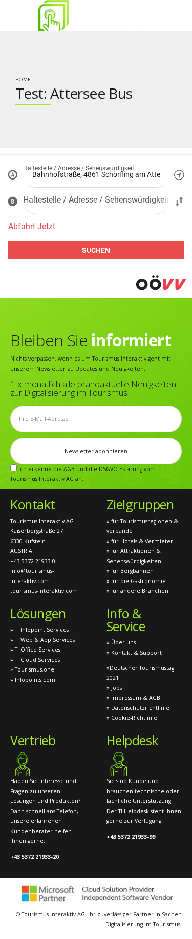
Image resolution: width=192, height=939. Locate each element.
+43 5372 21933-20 (34, 856)
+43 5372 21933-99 (130, 836)
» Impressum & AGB (133, 697)
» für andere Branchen (137, 590)
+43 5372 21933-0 (32, 561)
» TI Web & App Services (42, 639)
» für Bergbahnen (130, 570)
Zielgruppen (140, 504)
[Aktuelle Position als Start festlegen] (179, 174)
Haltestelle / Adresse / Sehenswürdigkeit (78, 168)
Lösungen (38, 613)
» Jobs (114, 687)
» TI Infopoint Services (39, 629)
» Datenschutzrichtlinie (137, 707)
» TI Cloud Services (35, 659)
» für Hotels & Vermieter (139, 541)
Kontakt (32, 504)
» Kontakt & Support (134, 652)
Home (23, 79)
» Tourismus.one (32, 669)
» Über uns (121, 642)
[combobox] (96, 174)
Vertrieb (32, 740)
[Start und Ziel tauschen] (179, 201)
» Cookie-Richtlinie (131, 717)
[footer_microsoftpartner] (96, 894)
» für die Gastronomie (136, 581)
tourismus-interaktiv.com (44, 590)
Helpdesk (132, 740)
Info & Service (125, 620)
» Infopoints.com (32, 679)
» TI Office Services (35, 649)
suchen (96, 250)
